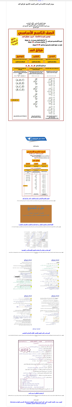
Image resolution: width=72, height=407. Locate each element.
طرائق (36, 402)
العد (43, 402)
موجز (57, 402)
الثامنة (53, 402)
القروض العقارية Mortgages (17, 402)
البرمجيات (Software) (41, 403)
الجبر (46, 402)
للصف (60, 402)
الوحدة (40, 402)
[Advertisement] (36, 15)
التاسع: (49, 402)
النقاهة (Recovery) (29, 402)
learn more (39, 0)
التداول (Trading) (30, 403)
